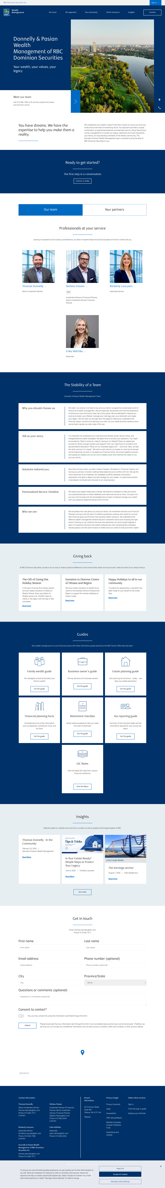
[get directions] (82, 1052)
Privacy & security (113, 1104)
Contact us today (82, 181)
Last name (91, 941)
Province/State (94, 976)
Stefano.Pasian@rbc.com (60, 1116)
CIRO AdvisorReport (114, 1118)
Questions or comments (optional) (43, 990)
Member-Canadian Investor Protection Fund (113, 1125)
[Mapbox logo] (24, 1073)
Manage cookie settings (120, 1181)
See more (82, 892)
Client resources (113, 12)
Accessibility (111, 1113)
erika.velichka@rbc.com (59, 1133)
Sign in (131, 1104)
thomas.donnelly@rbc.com (29, 1110)
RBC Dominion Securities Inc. (15, 3)
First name (26, 941)
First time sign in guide (137, 1109)
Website (87, 1117)
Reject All (120, 1169)
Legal (108, 1109)
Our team (53, 12)
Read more (26, 606)
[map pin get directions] (82, 1052)
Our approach (70, 12)
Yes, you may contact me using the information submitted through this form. (58, 1016)
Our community (91, 12)
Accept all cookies (120, 1174)
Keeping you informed (136, 1113)
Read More (26, 857)
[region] (82, 1055)
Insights (131, 12)
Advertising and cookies (112, 1133)
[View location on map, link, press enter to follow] (82, 1055)
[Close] (160, 1166)
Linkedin (22, 1116)
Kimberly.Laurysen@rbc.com (30, 1133)
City (21, 976)
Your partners (114, 209)
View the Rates (82, 787)
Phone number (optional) (102, 959)
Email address (28, 959)
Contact (152, 12)
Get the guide (39, 689)
